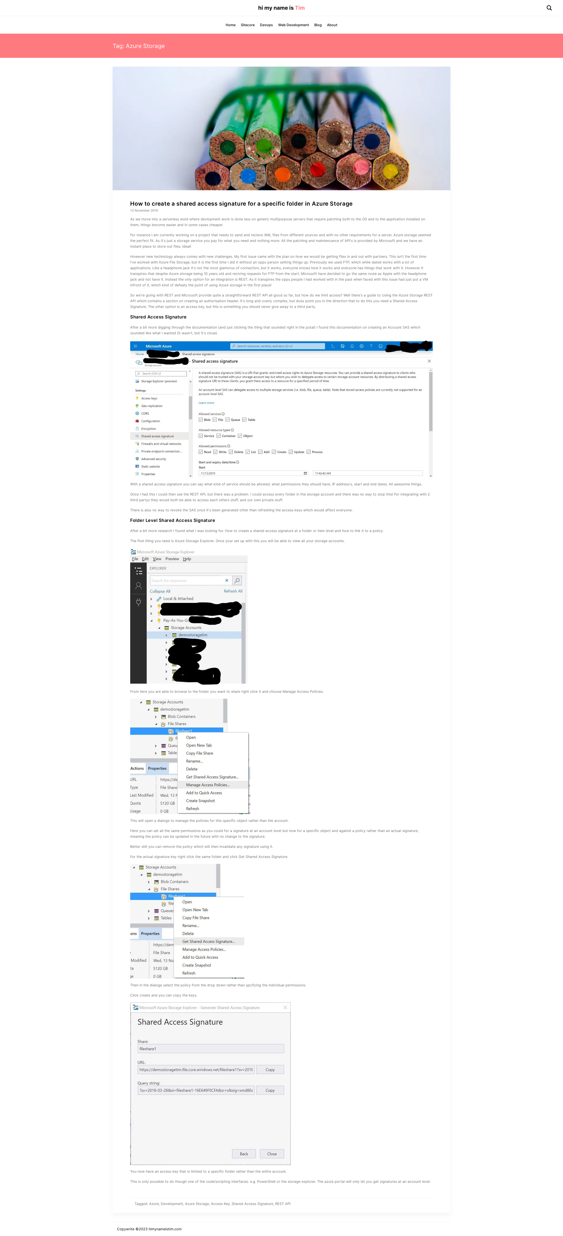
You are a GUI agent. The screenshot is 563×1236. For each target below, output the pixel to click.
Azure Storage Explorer (194, 541)
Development (172, 1203)
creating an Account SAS (388, 327)
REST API (260, 295)
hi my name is (281, 8)
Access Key (220, 1203)
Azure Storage (197, 1203)
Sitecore (248, 25)
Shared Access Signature (252, 1203)
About (332, 25)
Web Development (293, 25)
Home (231, 25)
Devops (266, 25)
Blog (318, 25)
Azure (154, 1203)
